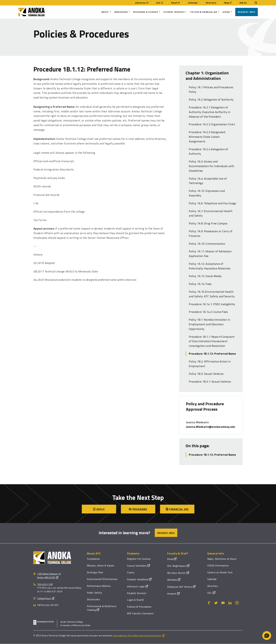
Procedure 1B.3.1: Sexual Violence (210, 381)
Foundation (93, 559)
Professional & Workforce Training (101, 608)
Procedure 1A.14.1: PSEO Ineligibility (212, 304)
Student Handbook (137, 579)
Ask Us (243, 3)
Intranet (171, 593)
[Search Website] (254, 3)
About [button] (105, 12)
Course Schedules (137, 566)
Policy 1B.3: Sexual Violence (206, 374)
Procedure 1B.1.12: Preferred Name (212, 353)
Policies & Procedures (139, 607)
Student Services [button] (174, 12)
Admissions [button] (121, 12)
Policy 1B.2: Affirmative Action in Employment (209, 363)
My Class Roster (176, 573)
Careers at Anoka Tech (220, 572)
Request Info (246, 12)
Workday (172, 580)
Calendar (193, 3)
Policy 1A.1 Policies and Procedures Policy (211, 89)
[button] (266, 635)
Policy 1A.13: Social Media (205, 276)
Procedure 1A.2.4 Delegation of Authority (208, 151)
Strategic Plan (95, 572)
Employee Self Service (179, 587)
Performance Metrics (99, 586)
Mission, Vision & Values (100, 565)
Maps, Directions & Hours (222, 559)
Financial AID (179, 509)
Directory (211, 3)
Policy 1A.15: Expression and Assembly (207, 193)
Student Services (136, 593)
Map (226, 3)
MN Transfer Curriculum (140, 613)
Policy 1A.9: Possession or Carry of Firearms (210, 233)
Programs (139, 509)
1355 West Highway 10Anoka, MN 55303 (49, 575)
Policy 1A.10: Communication (207, 243)
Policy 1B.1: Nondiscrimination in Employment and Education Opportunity (209, 324)
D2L (158, 3)
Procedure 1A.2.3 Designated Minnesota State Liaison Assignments (207, 136)
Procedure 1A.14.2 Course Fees (208, 312)
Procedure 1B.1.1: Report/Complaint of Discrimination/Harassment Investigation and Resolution (211, 341)
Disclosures (93, 599)
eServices (140, 3)
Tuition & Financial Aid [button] (203, 12)
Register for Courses (139, 559)
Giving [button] (226, 12)
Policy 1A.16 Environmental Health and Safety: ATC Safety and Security (212, 294)
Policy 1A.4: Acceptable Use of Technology (208, 180)
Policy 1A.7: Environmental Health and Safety (210, 213)
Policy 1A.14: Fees (200, 284)
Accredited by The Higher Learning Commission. (137, 635)
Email (174, 3)
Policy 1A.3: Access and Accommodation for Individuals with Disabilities (211, 166)
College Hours (44, 598)
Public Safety (94, 593)
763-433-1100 (45, 584)
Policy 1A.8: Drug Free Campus (208, 223)
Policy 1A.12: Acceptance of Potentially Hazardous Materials (209, 266)
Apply (100, 509)
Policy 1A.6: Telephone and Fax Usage (212, 203)
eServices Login (136, 586)
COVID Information (218, 565)
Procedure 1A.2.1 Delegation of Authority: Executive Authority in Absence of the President (209, 112)
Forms (130, 572)
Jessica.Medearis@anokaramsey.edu (210, 427)
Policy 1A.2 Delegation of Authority (211, 99)
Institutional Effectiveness (102, 579)
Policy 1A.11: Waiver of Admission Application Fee (210, 253)
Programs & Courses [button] (145, 12)
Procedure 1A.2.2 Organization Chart (212, 124)
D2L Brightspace (176, 566)
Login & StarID (135, 600)
